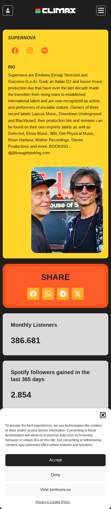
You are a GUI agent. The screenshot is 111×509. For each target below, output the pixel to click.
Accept (55, 460)
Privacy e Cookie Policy (53, 502)
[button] (103, 415)
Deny (55, 474)
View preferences (55, 489)
